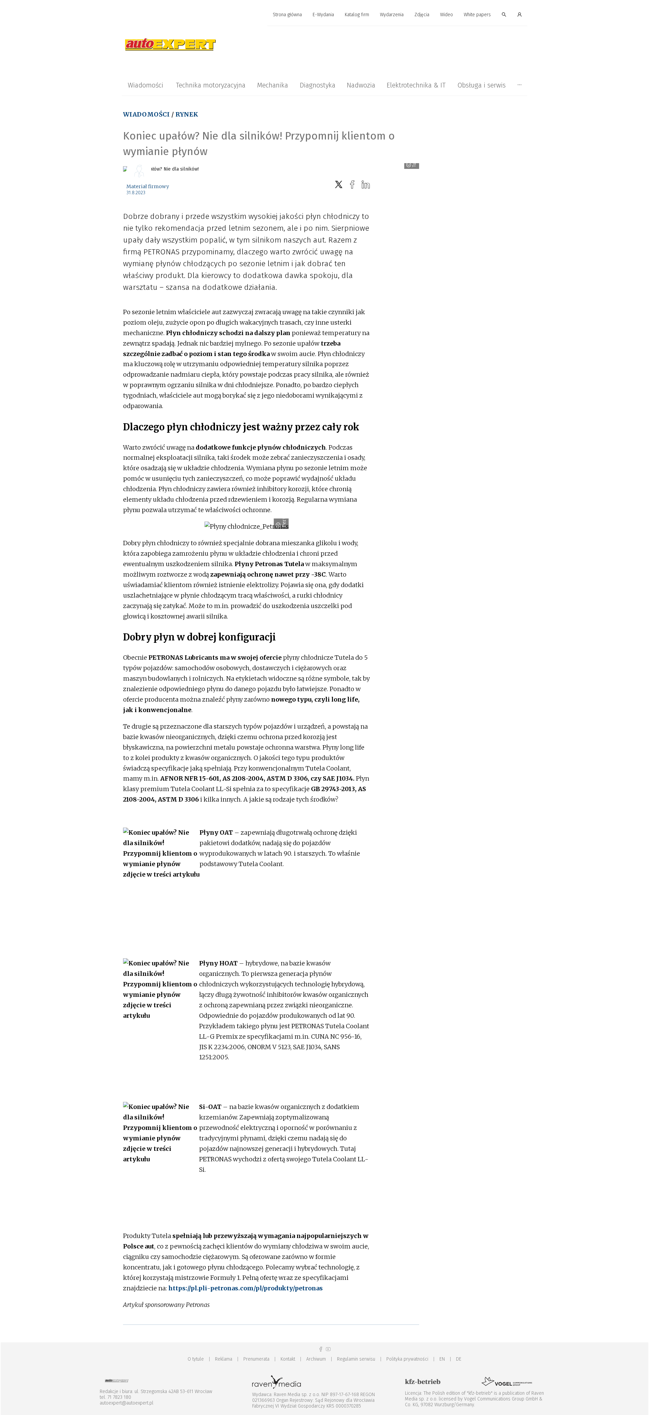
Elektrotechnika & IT (416, 85)
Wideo (446, 15)
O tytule (196, 1359)
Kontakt (288, 1359)
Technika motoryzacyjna (210, 85)
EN (442, 1359)
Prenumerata (256, 1359)
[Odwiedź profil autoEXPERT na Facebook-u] (320, 1349)
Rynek (186, 114)
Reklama (223, 1359)
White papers (477, 15)
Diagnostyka (317, 85)
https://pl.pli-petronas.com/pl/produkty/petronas (245, 1288)
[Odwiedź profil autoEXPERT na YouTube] (328, 1349)
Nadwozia (361, 85)
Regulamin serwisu (356, 1359)
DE (458, 1359)
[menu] (324, 15)
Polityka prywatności (407, 1359)
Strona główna (287, 15)
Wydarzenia (392, 15)
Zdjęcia (421, 15)
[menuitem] (287, 15)
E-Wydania (323, 15)
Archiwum (316, 1359)
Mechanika (272, 85)
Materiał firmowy (147, 186)
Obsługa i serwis (481, 85)
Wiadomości (145, 85)
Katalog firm (357, 15)
